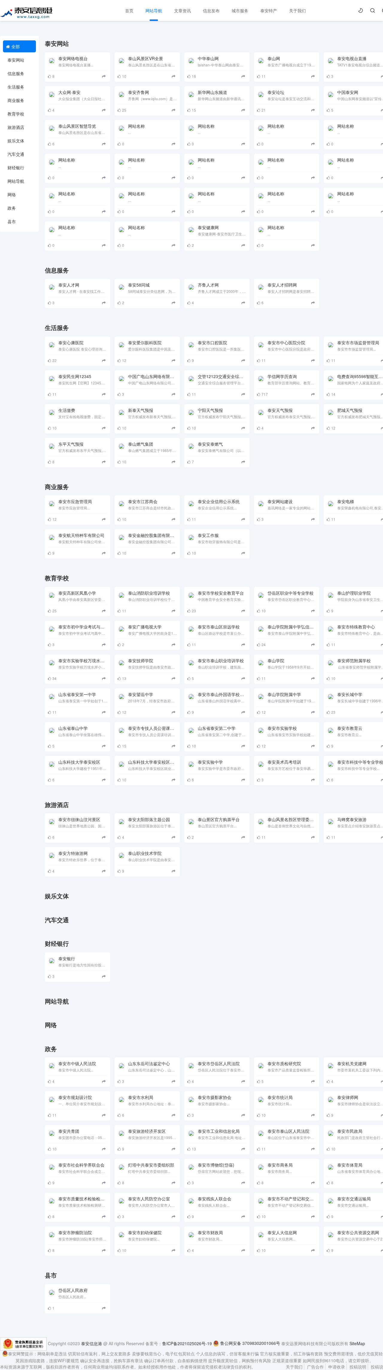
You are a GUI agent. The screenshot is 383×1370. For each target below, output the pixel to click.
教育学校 (15, 114)
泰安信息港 (91, 1343)
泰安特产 (268, 10)
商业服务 (15, 100)
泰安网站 (15, 60)
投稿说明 (357, 1367)
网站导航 (153, 10)
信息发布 (211, 10)
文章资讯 (182, 10)
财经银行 (15, 168)
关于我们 (297, 10)
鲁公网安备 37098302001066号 (249, 1343)
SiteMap (357, 1343)
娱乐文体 (15, 141)
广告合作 (315, 1367)
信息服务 (15, 73)
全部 (15, 46)
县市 (11, 221)
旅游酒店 (15, 127)
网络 (11, 194)
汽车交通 (15, 154)
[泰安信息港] (26, 12)
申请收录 (336, 1367)
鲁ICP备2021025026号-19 (187, 1343)
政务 (11, 208)
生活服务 (15, 87)
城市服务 (240, 10)
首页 (129, 10)
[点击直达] (104, 76)
